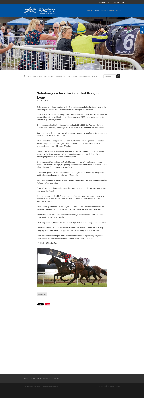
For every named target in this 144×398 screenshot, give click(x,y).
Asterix (94, 76)
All (29, 76)
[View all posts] (24, 76)
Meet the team (48, 76)
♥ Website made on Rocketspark (49, 386)
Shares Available (84, 76)
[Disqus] (72, 337)
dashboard (37, 386)
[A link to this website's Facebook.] (142, 28)
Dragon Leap (37, 76)
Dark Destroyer (60, 76)
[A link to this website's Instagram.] (142, 32)
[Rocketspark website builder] (109, 386)
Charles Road (72, 76)
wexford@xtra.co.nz (104, 2)
